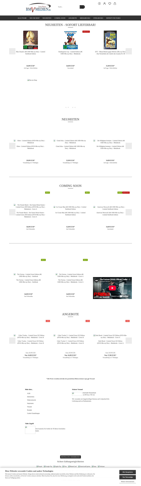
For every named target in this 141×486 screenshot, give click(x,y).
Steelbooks (98, 18)
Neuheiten (47, 18)
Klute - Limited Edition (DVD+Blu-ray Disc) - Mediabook (30, 147)
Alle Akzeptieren (127, 472)
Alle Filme (22, 18)
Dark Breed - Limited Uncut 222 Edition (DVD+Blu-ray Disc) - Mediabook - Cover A (110, 342)
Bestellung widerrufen (70, 457)
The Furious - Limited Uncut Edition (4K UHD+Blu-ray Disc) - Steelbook (28, 281)
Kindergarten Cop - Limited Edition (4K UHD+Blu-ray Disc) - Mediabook (70, 53)
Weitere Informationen (127, 481)
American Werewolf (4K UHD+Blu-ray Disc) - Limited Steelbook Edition (110, 214)
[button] (104, 3)
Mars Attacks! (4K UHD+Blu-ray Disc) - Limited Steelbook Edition (30, 53)
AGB (28, 393)
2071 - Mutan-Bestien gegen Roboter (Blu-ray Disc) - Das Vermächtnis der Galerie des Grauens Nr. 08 (110, 53)
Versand (92, 379)
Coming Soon (59, 18)
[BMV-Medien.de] (39, 8)
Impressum (30, 403)
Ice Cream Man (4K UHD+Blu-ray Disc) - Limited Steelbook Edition (70, 214)
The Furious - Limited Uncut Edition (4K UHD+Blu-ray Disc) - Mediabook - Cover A (70, 281)
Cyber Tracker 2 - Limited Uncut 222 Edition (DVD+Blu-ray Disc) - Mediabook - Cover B (70, 342)
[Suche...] (82, 7)
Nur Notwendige (128, 477)
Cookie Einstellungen (33, 413)
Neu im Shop (34, 18)
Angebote (72, 18)
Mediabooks (85, 18)
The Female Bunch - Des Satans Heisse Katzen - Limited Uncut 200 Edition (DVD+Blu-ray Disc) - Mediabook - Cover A (30, 215)
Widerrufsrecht (31, 400)
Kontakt (29, 410)
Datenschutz (30, 397)
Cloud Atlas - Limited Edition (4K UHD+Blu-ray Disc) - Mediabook (70, 147)
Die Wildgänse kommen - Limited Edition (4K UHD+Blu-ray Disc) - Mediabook (110, 147)
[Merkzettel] (109, 3)
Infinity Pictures (113, 18)
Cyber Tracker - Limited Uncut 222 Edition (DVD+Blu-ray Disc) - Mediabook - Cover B (30, 342)
